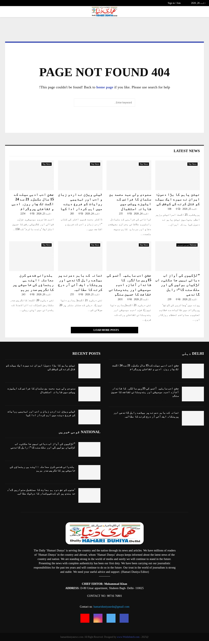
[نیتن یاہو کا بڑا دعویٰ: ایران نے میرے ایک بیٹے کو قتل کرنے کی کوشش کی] (177, 175)
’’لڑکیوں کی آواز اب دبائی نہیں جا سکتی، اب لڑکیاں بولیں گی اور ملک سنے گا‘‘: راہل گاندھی (177, 284)
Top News (192, 164)
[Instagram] (97, 618)
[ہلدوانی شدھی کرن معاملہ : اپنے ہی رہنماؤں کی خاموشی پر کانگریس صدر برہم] (31, 256)
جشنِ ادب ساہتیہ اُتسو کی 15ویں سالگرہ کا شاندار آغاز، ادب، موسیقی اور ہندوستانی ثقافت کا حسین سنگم (129, 284)
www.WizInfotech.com (128, 637)
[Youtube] (84, 618)
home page (104, 87)
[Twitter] (111, 618)
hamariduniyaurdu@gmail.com (111, 606)
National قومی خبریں (187, 245)
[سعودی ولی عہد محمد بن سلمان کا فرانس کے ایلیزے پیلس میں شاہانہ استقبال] (129, 175)
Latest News (187, 151)
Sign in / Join (174, 3)
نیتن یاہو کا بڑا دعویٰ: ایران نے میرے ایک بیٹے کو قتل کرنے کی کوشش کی (177, 199)
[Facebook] (124, 618)
